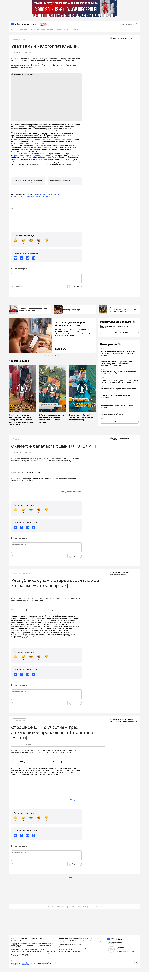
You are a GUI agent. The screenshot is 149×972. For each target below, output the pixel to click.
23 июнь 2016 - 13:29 (16, 52)
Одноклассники (23, 196)
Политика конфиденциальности (20, 964)
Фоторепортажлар (54, 29)
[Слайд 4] (55, 355)
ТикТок (56, 194)
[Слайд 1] (45, 355)
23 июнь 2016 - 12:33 (16, 452)
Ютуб (13, 196)
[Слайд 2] (48, 355)
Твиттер (34, 196)
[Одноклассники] (21, 258)
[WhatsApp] (33, 258)
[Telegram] (27, 258)
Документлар (83, 907)
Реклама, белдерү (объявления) (32, 29)
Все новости (119, 422)
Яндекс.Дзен (44, 196)
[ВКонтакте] (15, 258)
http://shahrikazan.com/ (71, 492)
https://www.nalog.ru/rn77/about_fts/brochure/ (32, 156)
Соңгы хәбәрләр (62, 907)
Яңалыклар (17, 439)
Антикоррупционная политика (20, 960)
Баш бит (14, 29)
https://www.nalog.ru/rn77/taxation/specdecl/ (31, 143)
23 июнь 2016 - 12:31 (16, 591)
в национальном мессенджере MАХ (62, 182)
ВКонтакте (47, 194)
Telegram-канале (21, 182)
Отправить (75, 286)
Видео (66, 29)
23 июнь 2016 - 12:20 (16, 744)
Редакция (75, 29)
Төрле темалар (96, 907)
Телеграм (38, 194)
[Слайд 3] (52, 355)
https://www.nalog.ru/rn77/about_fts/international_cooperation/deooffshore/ (44, 139)
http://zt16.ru (76, 800)
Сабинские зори (19, 39)
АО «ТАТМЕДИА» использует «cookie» (22, 962)
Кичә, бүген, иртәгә (20, 573)
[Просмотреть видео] (22, 388)
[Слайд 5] (58, 355)
